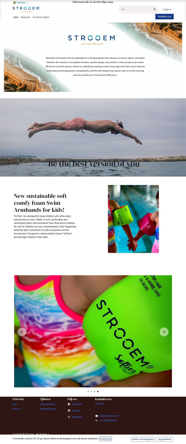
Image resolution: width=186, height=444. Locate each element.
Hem (14, 404)
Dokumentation (47, 404)
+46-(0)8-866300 (108, 420)
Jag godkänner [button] (164, 439)
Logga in (166, 9)
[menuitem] (15, 17)
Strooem (99, 403)
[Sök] (154, 9)
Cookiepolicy (105, 439)
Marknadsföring (48, 408)
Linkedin (76, 410)
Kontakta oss (164, 16)
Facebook (77, 404)
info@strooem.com (109, 415)
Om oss (16, 408)
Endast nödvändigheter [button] (142, 439)
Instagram (77, 417)
